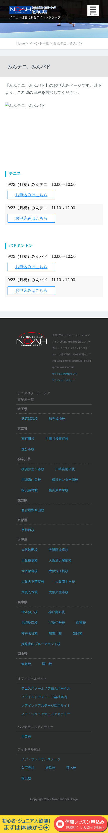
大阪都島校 (29, 571)
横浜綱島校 (29, 490)
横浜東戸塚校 (58, 490)
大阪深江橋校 (58, 571)
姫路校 (78, 633)
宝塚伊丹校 (57, 622)
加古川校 (55, 633)
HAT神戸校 (29, 612)
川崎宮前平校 (65, 469)
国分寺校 (27, 449)
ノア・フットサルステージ (41, 759)
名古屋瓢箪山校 (32, 510)
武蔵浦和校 (29, 419)
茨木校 (71, 768)
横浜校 (26, 778)
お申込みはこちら (31, 195)
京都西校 (27, 530)
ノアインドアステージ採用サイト (45, 705)
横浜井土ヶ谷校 (32, 469)
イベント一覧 (39, 43)
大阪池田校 (29, 550)
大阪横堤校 (29, 560)
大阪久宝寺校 (58, 592)
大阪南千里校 (65, 581)
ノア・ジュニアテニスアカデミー (45, 714)
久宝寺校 (27, 768)
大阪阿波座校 (58, 550)
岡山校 (47, 664)
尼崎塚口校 (29, 622)
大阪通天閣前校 (60, 560)
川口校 (26, 736)
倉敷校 (26, 664)
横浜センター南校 (65, 480)
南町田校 (27, 439)
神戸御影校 (56, 612)
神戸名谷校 (29, 633)
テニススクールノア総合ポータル (45, 688)
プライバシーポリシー (63, 380)
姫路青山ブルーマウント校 (41, 644)
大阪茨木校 (29, 592)
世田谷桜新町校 (56, 439)
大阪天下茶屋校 (32, 581)
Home (20, 43)
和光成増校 (57, 419)
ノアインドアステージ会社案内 (44, 697)
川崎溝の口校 (31, 480)
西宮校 (81, 622)
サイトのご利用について (64, 374)
